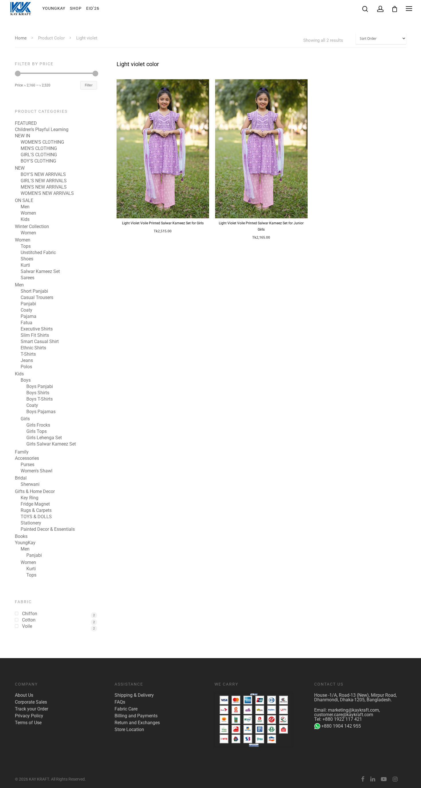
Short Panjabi (34, 291)
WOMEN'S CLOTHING (42, 142)
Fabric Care (126, 709)
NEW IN (22, 136)
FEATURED (26, 123)
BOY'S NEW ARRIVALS (43, 174)
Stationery (31, 523)
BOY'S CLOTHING (38, 161)
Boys (26, 380)
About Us (24, 695)
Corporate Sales (31, 702)
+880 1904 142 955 (341, 726)
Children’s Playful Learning (41, 129)
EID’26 (92, 8)
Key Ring (29, 498)
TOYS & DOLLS (36, 516)
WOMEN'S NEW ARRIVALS (47, 193)
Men (25, 207)
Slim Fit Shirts (35, 335)
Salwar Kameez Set (40, 271)
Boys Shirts (37, 393)
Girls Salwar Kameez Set (51, 444)
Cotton (29, 620)
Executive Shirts (37, 329)
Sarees (27, 278)
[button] (204, 83)
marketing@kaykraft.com (353, 710)
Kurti (25, 265)
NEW (20, 168)
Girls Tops (36, 431)
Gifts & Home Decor (35, 491)
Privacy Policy (29, 716)
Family (22, 452)
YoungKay (53, 8)
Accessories (27, 458)
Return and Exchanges (137, 722)
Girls (25, 419)
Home (21, 38)
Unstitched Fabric (38, 252)
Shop (76, 8)
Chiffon (29, 613)
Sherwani (30, 484)
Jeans (27, 360)
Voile (27, 626)
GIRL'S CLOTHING (39, 155)
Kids (25, 219)
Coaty (26, 310)
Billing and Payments (136, 716)
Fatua (26, 322)
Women (28, 213)
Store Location (129, 729)
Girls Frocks (38, 425)
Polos (26, 367)
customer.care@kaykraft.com (343, 714)
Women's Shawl (36, 471)
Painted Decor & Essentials (48, 529)
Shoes (27, 259)
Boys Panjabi (39, 386)
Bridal (21, 478)
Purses (27, 464)
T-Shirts (28, 354)
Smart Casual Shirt (40, 341)
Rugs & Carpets (36, 510)
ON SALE (24, 200)
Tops (26, 246)
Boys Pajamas (41, 411)
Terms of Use (28, 722)
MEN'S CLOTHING (39, 148)
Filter (89, 85)
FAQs (120, 702)
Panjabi (28, 304)
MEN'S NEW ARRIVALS (44, 187)
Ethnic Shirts (33, 348)
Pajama (28, 316)
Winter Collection (32, 226)
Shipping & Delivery (134, 695)
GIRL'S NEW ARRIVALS (44, 181)
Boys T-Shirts (39, 399)
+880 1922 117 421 (342, 719)
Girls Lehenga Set (44, 437)
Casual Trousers (37, 297)
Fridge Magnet (35, 504)
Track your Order (31, 709)
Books (21, 536)
